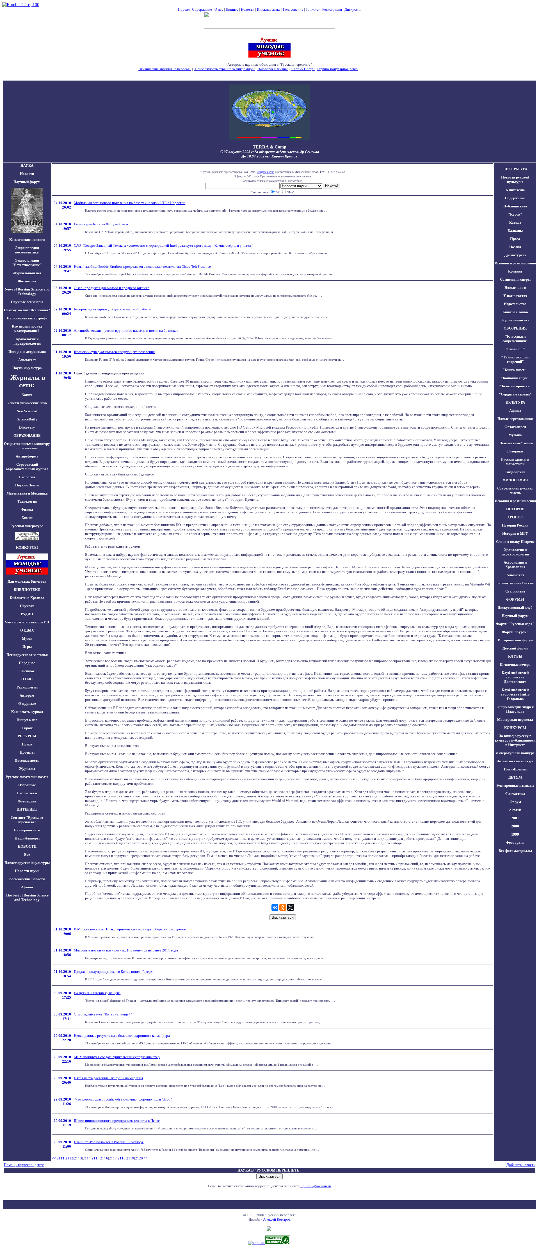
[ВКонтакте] (274, 907)
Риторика (515, 451)
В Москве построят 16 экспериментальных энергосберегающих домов (130, 929)
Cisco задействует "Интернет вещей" (103, 1014)
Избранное (27, 785)
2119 (130, 1158)
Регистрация (332, 9)
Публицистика (515, 206)
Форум (515, 802)
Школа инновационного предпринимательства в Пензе (117, 1120)
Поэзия (515, 247)
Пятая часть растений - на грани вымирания (108, 1078)
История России (515, 525)
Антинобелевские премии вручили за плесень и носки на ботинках (126, 330)
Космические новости (27, 239)
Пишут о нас (27, 720)
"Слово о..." (515, 349)
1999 (515, 834)
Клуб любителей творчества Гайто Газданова (515, 694)
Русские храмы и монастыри (515, 461)
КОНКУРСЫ (515, 728)
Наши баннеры (27, 838)
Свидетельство (265, 171)
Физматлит (27, 281)
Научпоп (27, 606)
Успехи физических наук (27, 403)
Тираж (27, 728)
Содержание (202, 9)
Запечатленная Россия (515, 583)
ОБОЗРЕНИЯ (515, 328)
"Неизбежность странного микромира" (224, 69)
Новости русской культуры (27, 863)
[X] (290, 907)
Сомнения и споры (515, 279)
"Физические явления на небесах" (164, 69)
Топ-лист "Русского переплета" (27, 819)
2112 (69, 1158)
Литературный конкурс (515, 753)
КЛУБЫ (515, 656)
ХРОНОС (515, 517)
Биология (27, 477)
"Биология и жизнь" (272, 69)
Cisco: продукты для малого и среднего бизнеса (111, 288)
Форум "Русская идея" (515, 624)
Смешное (27, 671)
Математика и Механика (27, 493)
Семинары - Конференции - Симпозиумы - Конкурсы (269, 73)
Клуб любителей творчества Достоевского (515, 677)
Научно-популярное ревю (337, 69)
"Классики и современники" (515, 338)
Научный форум (26, 182)
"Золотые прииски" (515, 386)
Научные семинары (27, 302)
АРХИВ (515, 810)
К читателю (515, 190)
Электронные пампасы (515, 785)
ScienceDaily (27, 419)
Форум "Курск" (515, 632)
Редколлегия (27, 687)
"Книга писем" (515, 370)
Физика (27, 509)
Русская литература (27, 526)
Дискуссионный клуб (515, 607)
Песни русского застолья (27, 655)
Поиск (27, 744)
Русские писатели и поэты (27, 777)
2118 (121, 1158)
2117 (113, 1158)
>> (146, 1158)
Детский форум (515, 648)
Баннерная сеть (27, 830)
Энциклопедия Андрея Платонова (515, 709)
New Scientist (27, 411)
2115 (95, 1158)
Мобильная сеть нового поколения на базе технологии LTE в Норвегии (129, 203)
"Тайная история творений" (515, 359)
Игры (27, 646)
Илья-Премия (515, 769)
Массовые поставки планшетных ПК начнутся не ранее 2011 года (126, 950)
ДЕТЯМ (515, 777)
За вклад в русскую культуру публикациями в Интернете (515, 740)
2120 (139, 1158)
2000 (515, 826)
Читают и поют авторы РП (27, 622)
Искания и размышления (515, 263)
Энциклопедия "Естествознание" (27, 262)
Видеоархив (515, 472)
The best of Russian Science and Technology (27, 897)
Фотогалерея (515, 427)
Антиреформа (27, 456)
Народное (27, 663)
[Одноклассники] (282, 907)
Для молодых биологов (27, 581)
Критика (515, 271)
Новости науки (27, 871)
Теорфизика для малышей (380, 69)
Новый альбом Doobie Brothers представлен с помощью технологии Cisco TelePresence (142, 266)
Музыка (515, 435)
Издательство (515, 304)
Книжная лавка (268, 9)
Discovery (27, 427)
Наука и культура (27, 368)
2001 (515, 818)
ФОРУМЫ (515, 599)
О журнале (27, 703)
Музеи (27, 638)
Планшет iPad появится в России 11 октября (108, 1142)
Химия (27, 518)
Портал (183, 9)
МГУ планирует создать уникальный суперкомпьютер (117, 1057)
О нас (218, 9)
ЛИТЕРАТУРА (515, 169)
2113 (78, 1158)
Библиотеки (27, 793)
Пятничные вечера (515, 664)
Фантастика (515, 794)
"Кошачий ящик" (515, 378)
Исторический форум (515, 640)
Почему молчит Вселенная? (27, 310)
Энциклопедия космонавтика (27, 250)
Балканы (515, 230)
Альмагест (27, 360)
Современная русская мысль (515, 490)
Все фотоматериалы (515, 850)
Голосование (293, 9)
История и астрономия (27, 351)
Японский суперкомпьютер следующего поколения (114, 352)
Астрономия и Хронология (515, 564)
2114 (87, 1158)
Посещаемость (27, 760)
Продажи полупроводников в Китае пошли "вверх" (114, 971)
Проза (515, 239)
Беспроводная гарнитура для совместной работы (112, 309)
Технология (27, 501)
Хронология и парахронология (27, 341)
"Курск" (515, 214)
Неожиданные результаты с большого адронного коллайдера (122, 1035)
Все (27, 854)
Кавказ (515, 222)
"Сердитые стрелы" (515, 394)
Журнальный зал (27, 273)
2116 (104, 1158)
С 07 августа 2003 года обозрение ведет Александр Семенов (269, 152)
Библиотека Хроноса (27, 598)
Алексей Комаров (277, 1219)
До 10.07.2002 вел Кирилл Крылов (269, 156)
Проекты (27, 752)
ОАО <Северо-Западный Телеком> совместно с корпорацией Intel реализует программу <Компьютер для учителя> (164, 245)
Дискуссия (352, 9)
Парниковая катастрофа (27, 318)
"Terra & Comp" (303, 69)
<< (54, 1158)
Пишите (232, 9)
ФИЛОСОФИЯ (515, 480)
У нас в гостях (515, 296)
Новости (247, 9)
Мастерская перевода (515, 719)
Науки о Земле (27, 485)
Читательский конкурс (515, 761)
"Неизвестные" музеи (515, 443)
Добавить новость (520, 1165)
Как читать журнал (27, 712)
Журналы (27, 769)
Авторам (27, 695)
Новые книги (515, 287)
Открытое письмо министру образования (27, 446)
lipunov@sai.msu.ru (315, 1186)
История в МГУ (515, 533)
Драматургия (515, 255)
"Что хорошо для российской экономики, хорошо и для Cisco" (123, 1099)
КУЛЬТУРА (515, 402)
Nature (27, 395)
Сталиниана (515, 591)
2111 (61, 1158)
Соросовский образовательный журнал (27, 466)
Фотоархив (27, 801)
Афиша (27, 887)
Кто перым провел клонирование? (27, 328)
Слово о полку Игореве (515, 541)
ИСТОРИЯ (515, 509)
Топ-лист (313, 9)
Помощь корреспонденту (24, 1165)
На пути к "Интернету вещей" (97, 993)
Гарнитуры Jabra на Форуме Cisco (101, 224)
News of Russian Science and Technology (27, 291)
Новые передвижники (515, 419)
